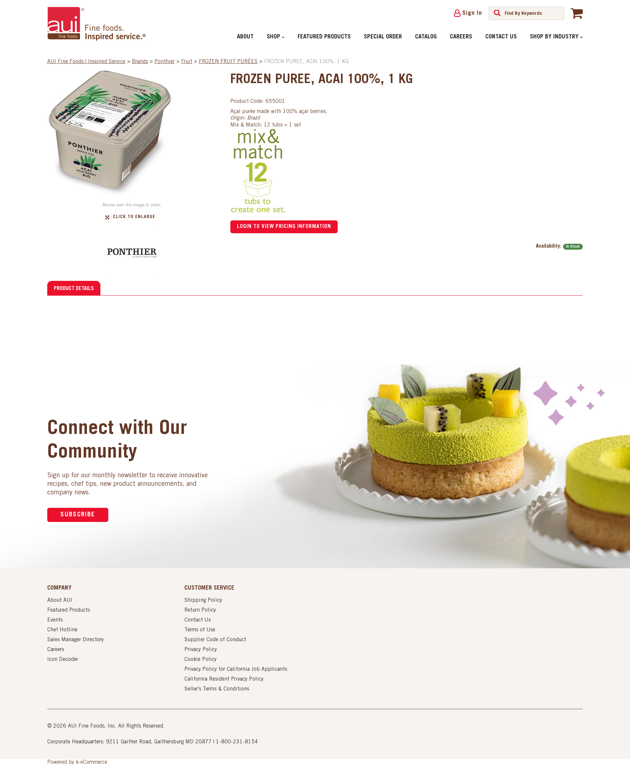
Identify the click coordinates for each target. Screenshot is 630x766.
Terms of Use (199, 630)
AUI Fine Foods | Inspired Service (86, 61)
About (245, 37)
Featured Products (324, 37)
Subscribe (77, 515)
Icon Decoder (62, 659)
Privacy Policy (200, 649)
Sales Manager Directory (75, 639)
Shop (273, 37)
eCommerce (93, 762)
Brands (140, 61)
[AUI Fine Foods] (96, 24)
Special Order (383, 37)
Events (55, 620)
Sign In (472, 13)
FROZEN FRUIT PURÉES (228, 61)
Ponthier (165, 61)
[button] (577, 13)
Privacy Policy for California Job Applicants (235, 669)
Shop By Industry (554, 37)
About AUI (59, 600)
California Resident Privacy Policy (223, 679)
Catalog (426, 37)
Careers (461, 37)
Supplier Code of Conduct (215, 639)
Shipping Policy (203, 600)
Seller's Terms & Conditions (216, 689)
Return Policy (200, 610)
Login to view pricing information (284, 226)
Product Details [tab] (74, 288)
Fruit (186, 61)
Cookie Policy (200, 659)
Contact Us (501, 37)
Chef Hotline (62, 630)
